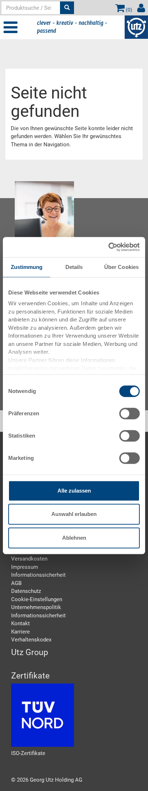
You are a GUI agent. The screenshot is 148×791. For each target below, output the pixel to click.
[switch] (129, 413)
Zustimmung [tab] (27, 267)
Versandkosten (29, 558)
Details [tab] (74, 267)
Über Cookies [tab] (121, 267)
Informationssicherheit (38, 575)
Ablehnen (74, 538)
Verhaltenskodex (31, 639)
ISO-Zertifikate (28, 753)
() (128, 10)
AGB (16, 583)
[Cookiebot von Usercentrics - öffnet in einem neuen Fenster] (108, 247)
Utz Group (29, 652)
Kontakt (20, 623)
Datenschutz (26, 591)
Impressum (24, 567)
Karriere (20, 631)
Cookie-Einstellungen (36, 599)
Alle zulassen (74, 491)
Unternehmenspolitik (36, 607)
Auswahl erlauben (74, 514)
